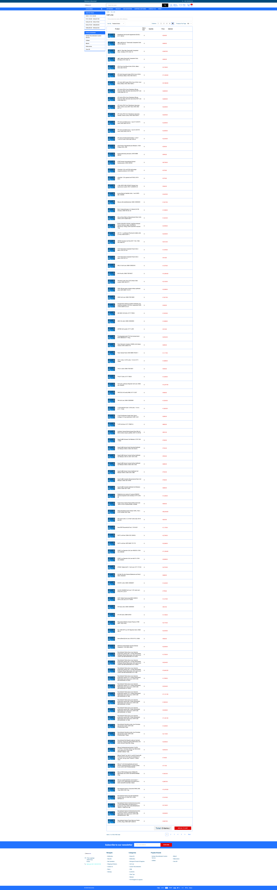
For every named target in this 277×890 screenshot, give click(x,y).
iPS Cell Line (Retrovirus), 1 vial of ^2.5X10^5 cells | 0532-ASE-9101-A (129, 122)
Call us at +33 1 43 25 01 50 (94, 864)
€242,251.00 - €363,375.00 (92, 22)
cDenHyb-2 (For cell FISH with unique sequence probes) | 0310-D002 (127, 170)
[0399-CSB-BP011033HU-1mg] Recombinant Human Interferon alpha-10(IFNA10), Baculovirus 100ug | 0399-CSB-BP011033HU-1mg (129, 226)
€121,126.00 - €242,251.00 (92, 19)
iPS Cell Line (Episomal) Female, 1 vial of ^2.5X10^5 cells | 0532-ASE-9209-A (128, 138)
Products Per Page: (181, 23)
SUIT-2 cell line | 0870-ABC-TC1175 (127, 543)
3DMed (88, 40)
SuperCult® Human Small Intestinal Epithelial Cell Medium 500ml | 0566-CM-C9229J (129, 448)
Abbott (87, 43)
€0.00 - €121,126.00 (91, 16)
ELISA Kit (132, 872)
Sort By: (109, 23)
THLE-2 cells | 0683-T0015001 (125, 368)
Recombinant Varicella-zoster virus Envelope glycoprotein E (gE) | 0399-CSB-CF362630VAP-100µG (129, 734)
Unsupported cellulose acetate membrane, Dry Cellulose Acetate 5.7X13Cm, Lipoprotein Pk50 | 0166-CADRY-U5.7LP (129, 305)
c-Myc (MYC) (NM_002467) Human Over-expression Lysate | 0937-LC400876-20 (128, 186)
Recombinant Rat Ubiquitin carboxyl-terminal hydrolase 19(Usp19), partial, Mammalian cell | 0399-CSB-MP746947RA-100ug (129, 742)
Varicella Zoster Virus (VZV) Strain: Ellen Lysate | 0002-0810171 (128, 281)
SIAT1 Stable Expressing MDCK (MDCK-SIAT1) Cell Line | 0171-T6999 (128, 598)
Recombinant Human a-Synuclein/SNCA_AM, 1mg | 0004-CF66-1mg (129, 789)
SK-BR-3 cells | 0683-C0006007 (126, 583)
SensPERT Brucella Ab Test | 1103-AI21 (128, 527)
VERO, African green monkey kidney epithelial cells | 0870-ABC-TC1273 (129, 289)
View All (88, 49)
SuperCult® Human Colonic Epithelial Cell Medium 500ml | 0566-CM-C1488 (128, 471)
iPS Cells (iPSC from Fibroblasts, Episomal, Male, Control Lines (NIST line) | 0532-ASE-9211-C (129, 107)
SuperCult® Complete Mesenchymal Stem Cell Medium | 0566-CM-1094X (129, 479)
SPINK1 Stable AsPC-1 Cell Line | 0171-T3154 (129, 567)
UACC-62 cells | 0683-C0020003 (126, 321)
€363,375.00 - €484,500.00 (92, 25)
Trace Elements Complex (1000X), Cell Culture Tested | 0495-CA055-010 (129, 344)
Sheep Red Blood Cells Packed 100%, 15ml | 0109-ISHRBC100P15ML (129, 511)
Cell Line (132, 864)
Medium (132, 877)
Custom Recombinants (135, 866)
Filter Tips (132, 874)
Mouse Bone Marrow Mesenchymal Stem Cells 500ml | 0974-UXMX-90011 (129, 217)
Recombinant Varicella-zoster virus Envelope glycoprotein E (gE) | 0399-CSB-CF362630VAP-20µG (129, 726)
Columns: (154, 23)
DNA (131, 869)
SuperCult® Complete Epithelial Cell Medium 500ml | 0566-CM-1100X (129, 487)
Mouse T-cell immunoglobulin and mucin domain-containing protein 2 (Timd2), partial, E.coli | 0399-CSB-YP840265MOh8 (129, 765)
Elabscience (89, 46)
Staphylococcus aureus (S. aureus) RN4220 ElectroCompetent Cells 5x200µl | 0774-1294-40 (129, 496)
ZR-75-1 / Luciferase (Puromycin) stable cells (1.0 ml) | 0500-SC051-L (129, 233)
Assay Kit (132, 856)
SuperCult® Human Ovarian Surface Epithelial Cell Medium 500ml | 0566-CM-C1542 (129, 464)
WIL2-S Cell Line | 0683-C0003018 (126, 265)
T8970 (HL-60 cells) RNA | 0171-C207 (127, 392)
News (159, 9)
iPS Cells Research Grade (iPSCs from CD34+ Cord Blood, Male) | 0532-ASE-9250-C (129, 75)
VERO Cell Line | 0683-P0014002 (126, 297)
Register (175, 6)
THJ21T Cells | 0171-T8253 (125, 376)
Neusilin (118, 9)
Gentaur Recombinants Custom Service (93, 36)
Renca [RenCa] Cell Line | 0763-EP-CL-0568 (129, 638)
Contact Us (152, 9)
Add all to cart (183, 828)
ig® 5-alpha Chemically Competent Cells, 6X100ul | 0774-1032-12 (128, 59)
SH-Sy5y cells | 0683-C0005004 (126, 606)
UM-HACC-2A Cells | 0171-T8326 (126, 313)
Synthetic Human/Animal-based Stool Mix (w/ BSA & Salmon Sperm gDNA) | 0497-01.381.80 (129, 432)
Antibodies (110, 9)
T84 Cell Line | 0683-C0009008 (125, 400)
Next (189, 834)
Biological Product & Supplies (137, 861)
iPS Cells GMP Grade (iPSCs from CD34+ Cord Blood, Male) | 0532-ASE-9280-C (129, 83)
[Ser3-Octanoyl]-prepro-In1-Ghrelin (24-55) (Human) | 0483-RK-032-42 (128, 210)
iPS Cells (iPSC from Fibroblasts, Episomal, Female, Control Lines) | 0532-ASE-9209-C (129, 114)
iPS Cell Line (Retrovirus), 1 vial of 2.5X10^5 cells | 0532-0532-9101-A (129, 130)
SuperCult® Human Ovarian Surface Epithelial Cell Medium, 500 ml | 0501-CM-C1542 (129, 456)
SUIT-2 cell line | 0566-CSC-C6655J (127, 535)
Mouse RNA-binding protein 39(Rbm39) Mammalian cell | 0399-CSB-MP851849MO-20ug (129, 773)
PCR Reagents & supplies (136, 879)
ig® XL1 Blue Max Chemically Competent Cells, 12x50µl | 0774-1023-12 (128, 51)
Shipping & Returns (140, 9)
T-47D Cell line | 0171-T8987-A (125, 424)
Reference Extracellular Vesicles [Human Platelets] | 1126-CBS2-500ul (128, 646)
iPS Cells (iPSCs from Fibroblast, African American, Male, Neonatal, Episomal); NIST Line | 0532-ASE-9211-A (129, 91)
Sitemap (109, 872)
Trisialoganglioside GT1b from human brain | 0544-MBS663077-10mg (129, 337)
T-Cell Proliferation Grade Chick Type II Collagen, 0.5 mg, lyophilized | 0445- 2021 (128, 416)
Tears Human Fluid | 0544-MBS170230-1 (128, 353)
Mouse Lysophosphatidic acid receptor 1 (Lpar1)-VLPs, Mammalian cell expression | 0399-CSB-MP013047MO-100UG (128, 781)
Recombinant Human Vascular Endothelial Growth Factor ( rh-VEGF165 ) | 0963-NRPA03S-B (128, 797)
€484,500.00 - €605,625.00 (92, 28)
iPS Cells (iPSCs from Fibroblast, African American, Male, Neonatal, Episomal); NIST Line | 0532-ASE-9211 (129, 99)
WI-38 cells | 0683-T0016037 (125, 273)
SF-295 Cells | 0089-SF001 (124, 614)
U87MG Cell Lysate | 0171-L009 (126, 329)
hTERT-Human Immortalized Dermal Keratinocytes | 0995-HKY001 (126, 162)
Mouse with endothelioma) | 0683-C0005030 (129, 202)
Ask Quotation (127, 9)
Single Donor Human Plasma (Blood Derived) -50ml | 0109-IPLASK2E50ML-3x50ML (129, 503)
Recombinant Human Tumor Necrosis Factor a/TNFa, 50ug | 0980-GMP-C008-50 (129, 821)
